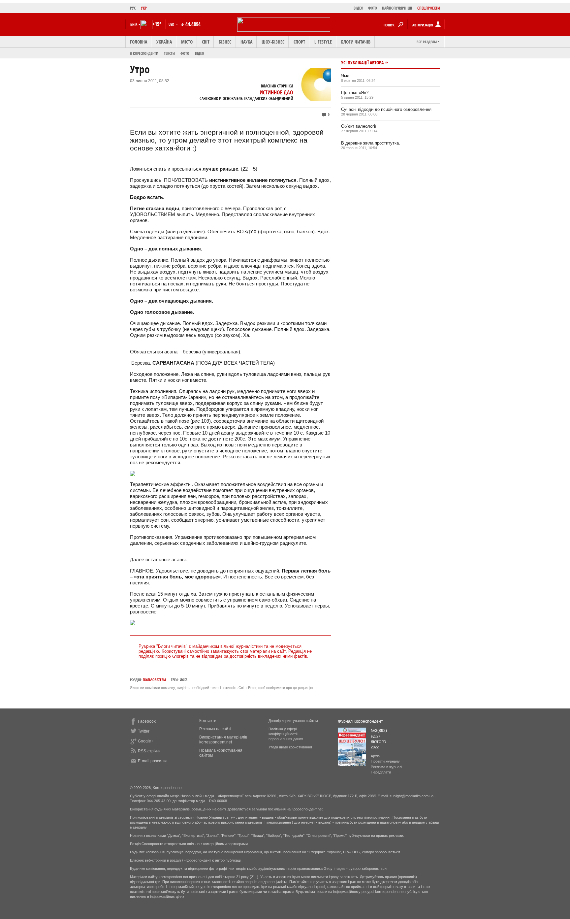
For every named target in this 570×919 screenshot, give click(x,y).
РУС (133, 8)
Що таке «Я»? (354, 92)
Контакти (207, 720)
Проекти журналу (385, 761)
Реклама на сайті (215, 729)
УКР (144, 8)
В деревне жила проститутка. (370, 143)
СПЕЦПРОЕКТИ (428, 8)
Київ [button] (134, 24)
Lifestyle (323, 42)
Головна (138, 42)
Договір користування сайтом (293, 721)
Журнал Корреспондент (360, 721)
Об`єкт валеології (358, 126)
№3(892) (379, 730)
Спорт (299, 42)
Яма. (346, 75)
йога (183, 679)
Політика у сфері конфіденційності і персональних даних (286, 734)
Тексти (169, 53)
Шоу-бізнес (273, 42)
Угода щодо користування (290, 747)
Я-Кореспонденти (144, 53)
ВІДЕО (358, 8)
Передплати (381, 772)
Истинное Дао (276, 92)
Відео (199, 53)
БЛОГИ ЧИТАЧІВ (355, 42)
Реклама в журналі (386, 767)
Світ (205, 42)
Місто (187, 42)
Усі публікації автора (362, 62)
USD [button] (172, 24)
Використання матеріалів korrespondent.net (223, 739)
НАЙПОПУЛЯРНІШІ (397, 8)
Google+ (145, 741)
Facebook (147, 721)
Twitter (143, 731)
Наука (246, 42)
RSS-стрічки (149, 751)
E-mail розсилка (153, 761)
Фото (184, 53)
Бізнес (225, 42)
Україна (164, 42)
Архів (375, 756)
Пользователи (154, 679)
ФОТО (372, 8)
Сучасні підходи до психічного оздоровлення (386, 109)
